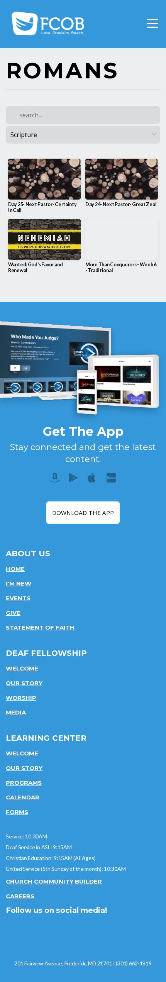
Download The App (83, 512)
